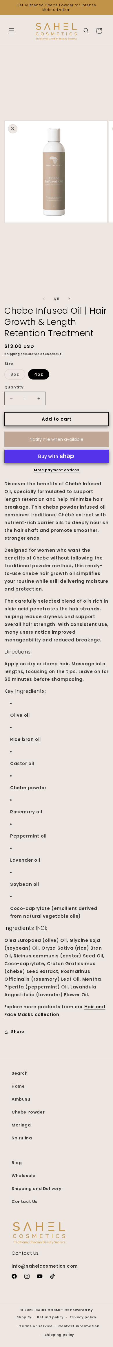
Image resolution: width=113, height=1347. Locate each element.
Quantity (13, 387)
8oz (17, 375)
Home (18, 1086)
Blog (17, 1163)
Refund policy (50, 1317)
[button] (11, 30)
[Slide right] (69, 298)
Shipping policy (59, 1334)
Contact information (78, 1326)
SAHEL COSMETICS (53, 1310)
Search (20, 1073)
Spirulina (22, 1138)
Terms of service (35, 1326)
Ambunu (21, 1099)
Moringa (21, 1125)
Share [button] (17, 1031)
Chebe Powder (28, 1112)
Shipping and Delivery (36, 1188)
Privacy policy (83, 1317)
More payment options (56, 469)
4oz (38, 374)
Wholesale (23, 1176)
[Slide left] (43, 298)
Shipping (12, 354)
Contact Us (25, 1201)
